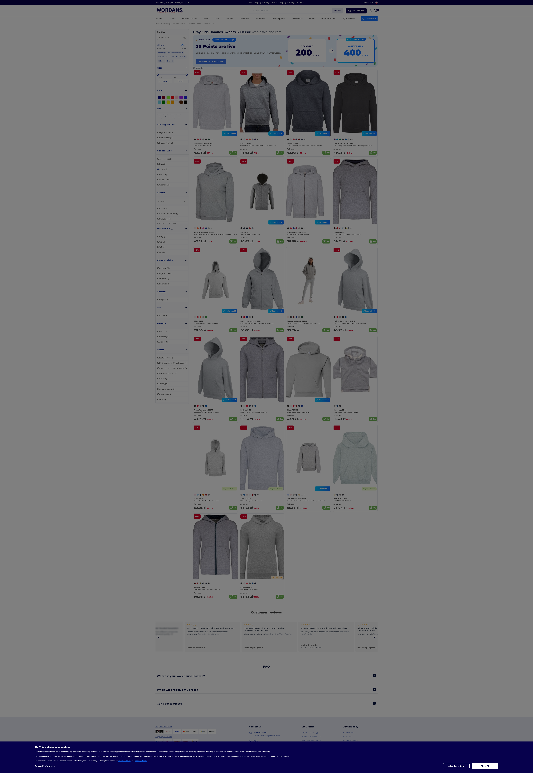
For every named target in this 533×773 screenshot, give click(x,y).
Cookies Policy (124, 761)
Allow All (485, 766)
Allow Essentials (456, 766)
